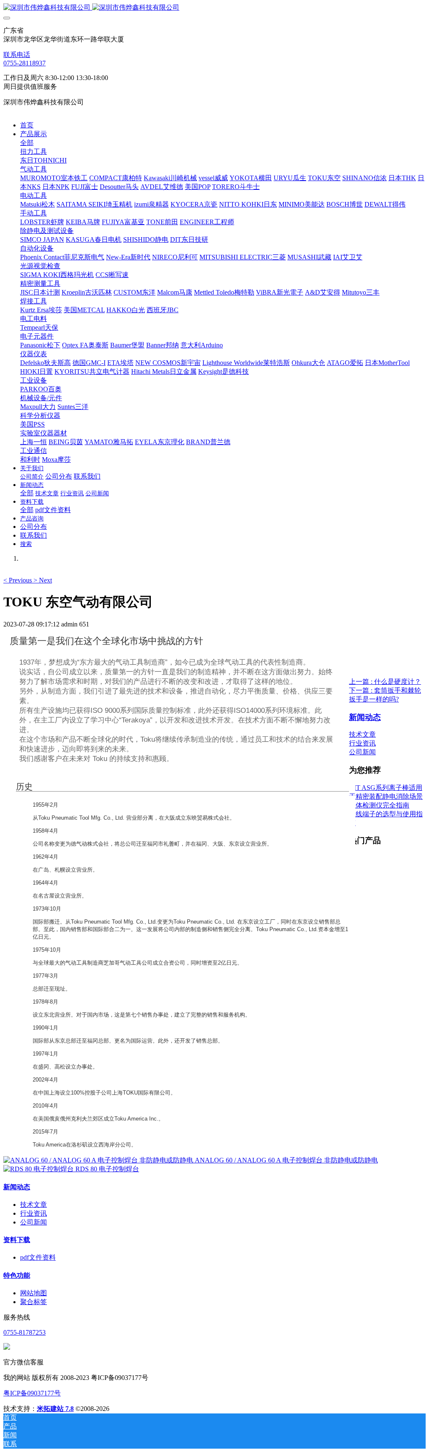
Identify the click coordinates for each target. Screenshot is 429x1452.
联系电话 (16, 54)
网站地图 (33, 1293)
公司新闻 (362, 752)
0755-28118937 (24, 63)
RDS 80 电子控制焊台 (107, 1168)
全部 (27, 142)
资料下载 (16, 1239)
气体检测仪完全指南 (379, 805)
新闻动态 (16, 1187)
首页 (27, 125)
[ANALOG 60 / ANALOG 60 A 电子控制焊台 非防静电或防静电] (99, 1160)
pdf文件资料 (38, 1257)
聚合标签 (33, 1301)
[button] (18, 580)
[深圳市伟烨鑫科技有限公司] (214, 7)
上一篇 (385, 681)
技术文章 (362, 734)
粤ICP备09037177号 (32, 1393)
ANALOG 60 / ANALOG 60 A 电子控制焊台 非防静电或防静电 (286, 1160)
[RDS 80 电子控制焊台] (39, 1168)
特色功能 (16, 1275)
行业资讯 (362, 743)
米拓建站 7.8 (55, 1408)
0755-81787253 (24, 1332)
